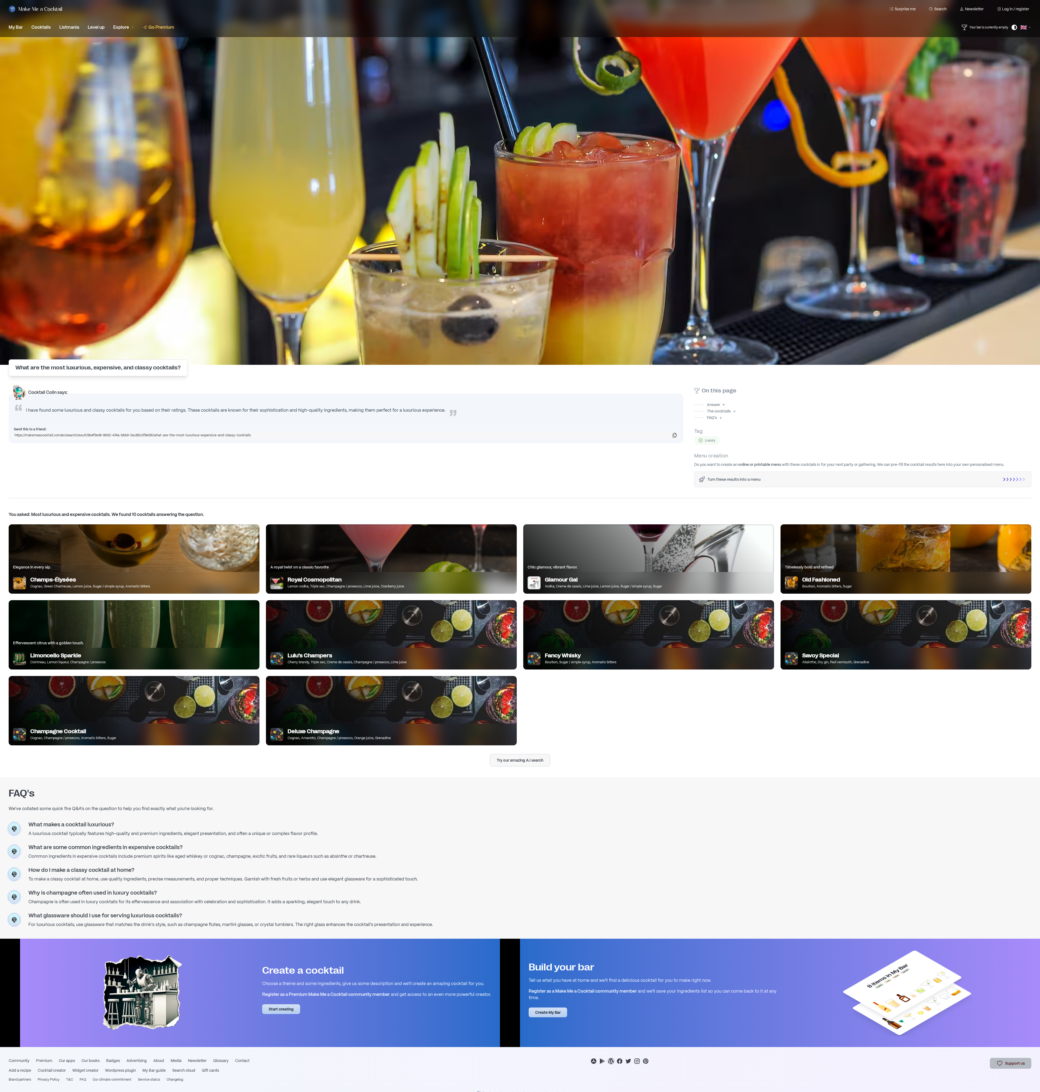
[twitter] (628, 1061)
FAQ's (705, 417)
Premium (44, 1060)
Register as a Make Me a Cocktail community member (583, 991)
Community (19, 1060)
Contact (242, 1060)
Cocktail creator (52, 1070)
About (158, 1060)
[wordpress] (611, 1061)
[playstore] (602, 1061)
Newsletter (974, 8)
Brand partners (20, 1079)
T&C (69, 1079)
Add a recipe (20, 1070)
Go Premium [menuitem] (161, 27)
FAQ (83, 1079)
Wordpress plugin (120, 1070)
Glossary (221, 1060)
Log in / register (1015, 8)
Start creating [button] (281, 1009)
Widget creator (85, 1070)
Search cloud (183, 1070)
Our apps (67, 1060)
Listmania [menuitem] (69, 27)
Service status (149, 1079)
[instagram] (637, 1061)
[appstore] (593, 1061)
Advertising (136, 1060)
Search (940, 8)
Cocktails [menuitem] (41, 27)
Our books (91, 1060)
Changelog (175, 1079)
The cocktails (712, 411)
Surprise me (905, 8)
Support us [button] (1015, 1063)
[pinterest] (645, 1061)
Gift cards (210, 1070)
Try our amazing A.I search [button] (520, 760)
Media (176, 1060)
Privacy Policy (49, 1079)
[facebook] (619, 1061)
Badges (113, 1060)
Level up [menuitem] (96, 27)
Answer (707, 404)
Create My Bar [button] (548, 1012)
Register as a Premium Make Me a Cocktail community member (326, 994)
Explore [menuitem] (121, 27)
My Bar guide (154, 1070)
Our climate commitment (112, 1079)
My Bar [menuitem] (16, 27)
